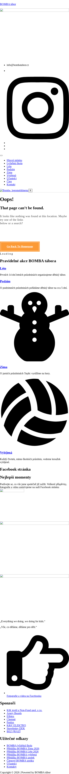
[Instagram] (38, 142)
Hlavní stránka (14, 160)
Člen (9, 181)
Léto (9, 166)
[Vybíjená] (34, 446)
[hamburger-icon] (1, 155)
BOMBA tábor (8, 4)
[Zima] (34, 360)
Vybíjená (11, 175)
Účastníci (12, 178)
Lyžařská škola (14, 163)
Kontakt (11, 184)
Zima (9, 172)
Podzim (11, 169)
